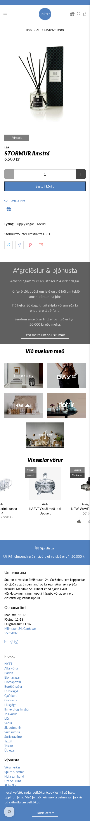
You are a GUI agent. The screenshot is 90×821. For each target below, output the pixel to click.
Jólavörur (10, 714)
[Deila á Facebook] (19, 245)
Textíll (8, 741)
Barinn (8, 673)
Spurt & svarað (14, 772)
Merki (41, 224)
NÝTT (8, 664)
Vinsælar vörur (45, 459)
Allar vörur (11, 668)
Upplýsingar (25, 224)
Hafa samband (14, 776)
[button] (14, 200)
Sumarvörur (12, 732)
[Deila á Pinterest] (30, 245)
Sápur (8, 723)
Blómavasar (12, 677)
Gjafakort (10, 695)
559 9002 (10, 633)
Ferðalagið (11, 691)
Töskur (8, 746)
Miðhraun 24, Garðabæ (20, 628)
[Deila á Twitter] (8, 245)
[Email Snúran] (6, 642)
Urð (6, 148)
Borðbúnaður (13, 686)
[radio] (79, 521)
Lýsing (9, 224)
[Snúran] (45, 14)
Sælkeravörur (13, 737)
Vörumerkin (12, 767)
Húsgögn (10, 705)
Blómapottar (12, 682)
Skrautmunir (12, 727)
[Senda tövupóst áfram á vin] (41, 245)
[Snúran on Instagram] (16, 642)
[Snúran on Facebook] (11, 642)
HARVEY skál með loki (45, 509)
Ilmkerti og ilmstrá (16, 709)
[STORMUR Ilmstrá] (44, 81)
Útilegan (10, 750)
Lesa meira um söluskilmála (45, 335)
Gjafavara (10, 700)
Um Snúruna (12, 781)
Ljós (7, 718)
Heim (29, 30)
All (37, 30)
